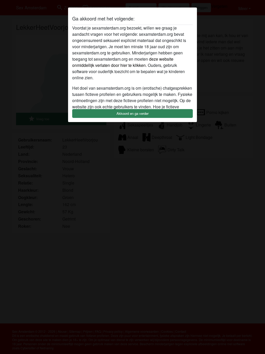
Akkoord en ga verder (132, 113)
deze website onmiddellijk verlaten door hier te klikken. (122, 62)
